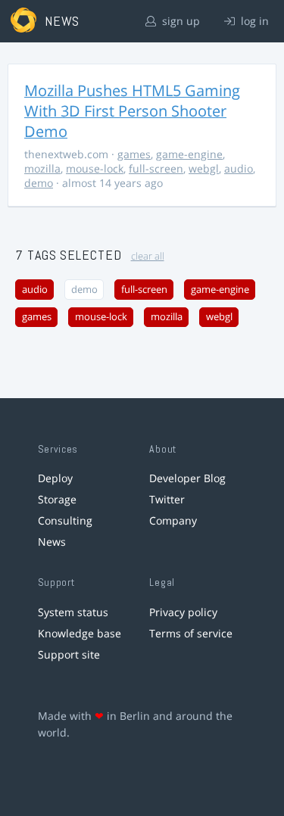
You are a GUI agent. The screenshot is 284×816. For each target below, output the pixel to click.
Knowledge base (79, 633)
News (52, 541)
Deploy (55, 478)
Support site (69, 654)
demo (38, 183)
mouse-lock (94, 168)
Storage (57, 499)
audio (238, 168)
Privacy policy (183, 612)
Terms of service (191, 633)
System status (73, 612)
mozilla (42, 168)
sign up (179, 21)
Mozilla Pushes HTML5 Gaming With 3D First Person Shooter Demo (132, 111)
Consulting (65, 520)
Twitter (167, 499)
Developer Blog (187, 478)
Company (173, 520)
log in (253, 21)
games (134, 154)
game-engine (189, 154)
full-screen (156, 168)
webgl (204, 168)
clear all (147, 256)
